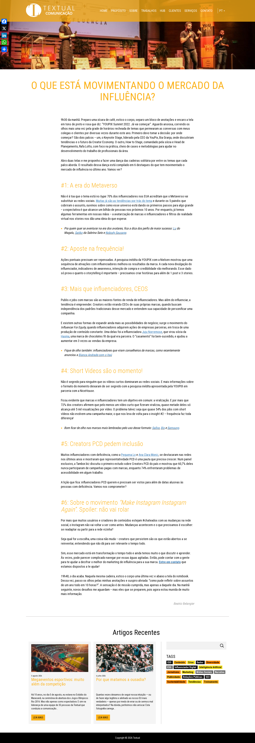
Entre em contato (170, 562)
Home (104, 10)
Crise (191, 662)
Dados (200, 662)
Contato (206, 10)
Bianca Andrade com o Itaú (95, 355)
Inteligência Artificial (210, 667)
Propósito (118, 10)
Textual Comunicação (50, 10)
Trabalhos (148, 10)
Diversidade (212, 662)
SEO (208, 677)
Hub (162, 10)
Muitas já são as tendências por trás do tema (124, 201)
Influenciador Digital (186, 667)
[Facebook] (4, 21)
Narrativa (219, 672)
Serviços (190, 10)
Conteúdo (180, 662)
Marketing (188, 672)
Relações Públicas (193, 677)
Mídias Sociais (204, 672)
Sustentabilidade (176, 681)
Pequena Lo (128, 455)
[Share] (4, 49)
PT (221, 10)
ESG (169, 667)
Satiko (79, 232)
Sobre (133, 10)
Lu (174, 228)
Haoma (65, 336)
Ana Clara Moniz (148, 455)
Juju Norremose (152, 332)
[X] (4, 28)
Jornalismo (173, 672)
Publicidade (173, 677)
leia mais (38, 717)
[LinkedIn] (4, 35)
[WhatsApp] (4, 42)
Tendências (194, 681)
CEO (169, 662)
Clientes (175, 10)
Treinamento (211, 681)
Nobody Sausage (115, 232)
